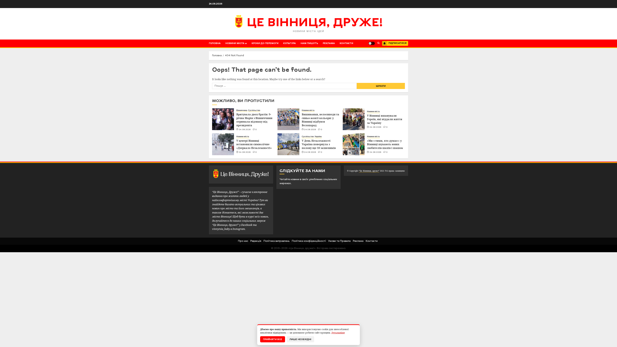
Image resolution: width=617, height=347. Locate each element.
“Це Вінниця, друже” (369, 170)
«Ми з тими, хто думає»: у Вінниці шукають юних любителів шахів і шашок (385, 144)
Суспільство (254, 110)
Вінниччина (241, 110)
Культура (289, 43)
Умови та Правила (339, 241)
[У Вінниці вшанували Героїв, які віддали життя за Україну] (354, 119)
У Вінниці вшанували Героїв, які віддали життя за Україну (384, 119)
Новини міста (234, 43)
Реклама (329, 43)
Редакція (255, 241)
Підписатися (398, 43)
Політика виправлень (277, 241)
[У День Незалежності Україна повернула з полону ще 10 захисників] (288, 144)
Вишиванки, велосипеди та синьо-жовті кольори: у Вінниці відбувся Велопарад (320, 120)
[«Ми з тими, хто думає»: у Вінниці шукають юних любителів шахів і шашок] (354, 144)
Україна (318, 136)
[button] (378, 43)
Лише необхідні (300, 339)
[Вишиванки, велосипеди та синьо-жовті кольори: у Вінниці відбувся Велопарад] (288, 119)
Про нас (243, 241)
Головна (215, 43)
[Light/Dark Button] (371, 43)
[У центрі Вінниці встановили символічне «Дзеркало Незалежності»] (223, 144)
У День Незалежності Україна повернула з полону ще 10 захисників (319, 144)
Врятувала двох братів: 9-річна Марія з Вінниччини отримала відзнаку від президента (254, 120)
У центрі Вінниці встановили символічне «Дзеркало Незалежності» (254, 144)
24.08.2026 (245, 130)
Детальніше (338, 332)
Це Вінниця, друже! (315, 23)
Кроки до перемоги (265, 43)
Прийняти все (272, 339)
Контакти (346, 43)
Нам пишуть (309, 43)
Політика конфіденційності (309, 241)
